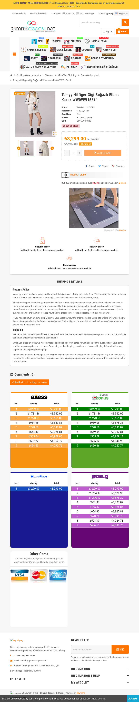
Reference (67, 110)
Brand (64, 107)
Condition (66, 114)
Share (91, 166)
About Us (69, 13)
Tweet (105, 166)
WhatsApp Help (105, 13)
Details (122, 183)
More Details (98, 698)
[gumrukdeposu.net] (33, 26)
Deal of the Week (38, 13)
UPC (64, 121)
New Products (19, 13)
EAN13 (65, 117)
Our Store (56, 13)
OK (121, 649)
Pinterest (120, 166)
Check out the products (69, 6)
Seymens (81, 693)
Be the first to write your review (29, 382)
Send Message (86, 13)
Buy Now (122, 230)
